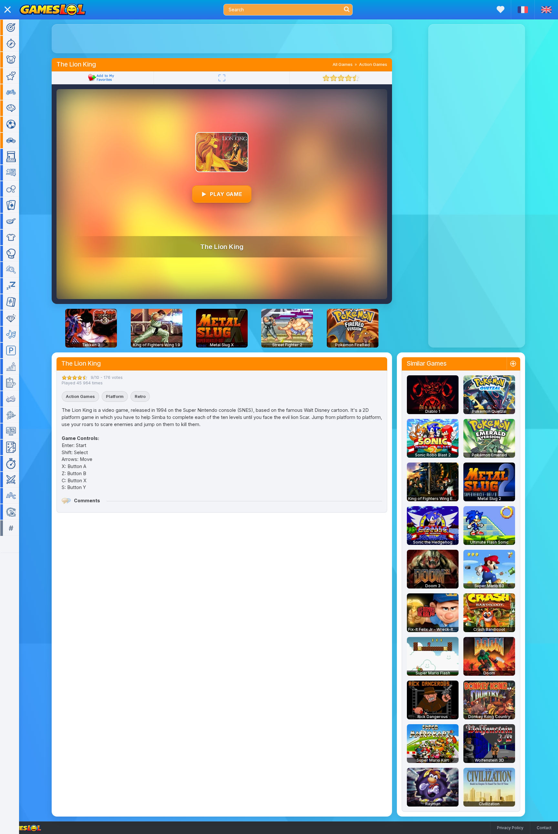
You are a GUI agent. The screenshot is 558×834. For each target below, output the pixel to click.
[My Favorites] (500, 9)
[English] (546, 9)
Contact (544, 827)
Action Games (373, 64)
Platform (115, 396)
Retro (140, 396)
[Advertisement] (222, 38)
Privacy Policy (510, 827)
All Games (343, 64)
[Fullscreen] (222, 78)
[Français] (522, 9)
